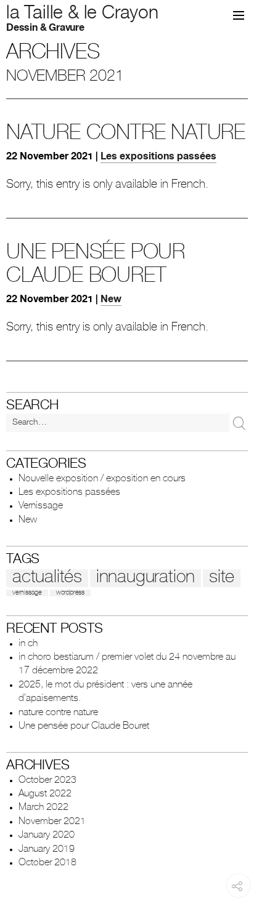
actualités (47, 578)
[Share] (237, 894)
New (110, 300)
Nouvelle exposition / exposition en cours (102, 479)
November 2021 (52, 822)
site (221, 578)
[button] (238, 15)
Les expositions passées (158, 157)
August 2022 (45, 794)
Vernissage (40, 506)
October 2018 (47, 863)
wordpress (70, 593)
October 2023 (47, 781)
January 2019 (46, 850)
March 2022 (43, 808)
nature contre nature (125, 134)
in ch (28, 644)
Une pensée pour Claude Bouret (83, 727)
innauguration (145, 578)
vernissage (27, 593)
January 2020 (46, 836)
